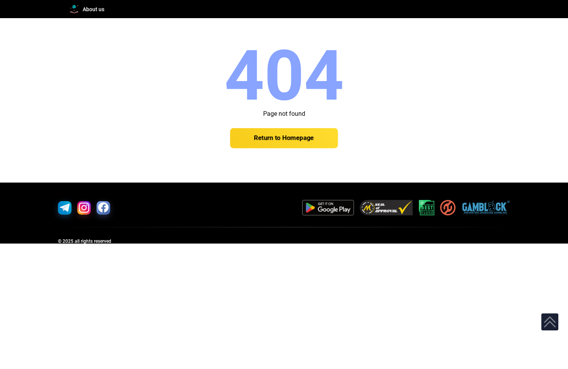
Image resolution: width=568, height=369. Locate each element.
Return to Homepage (284, 138)
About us (93, 9)
